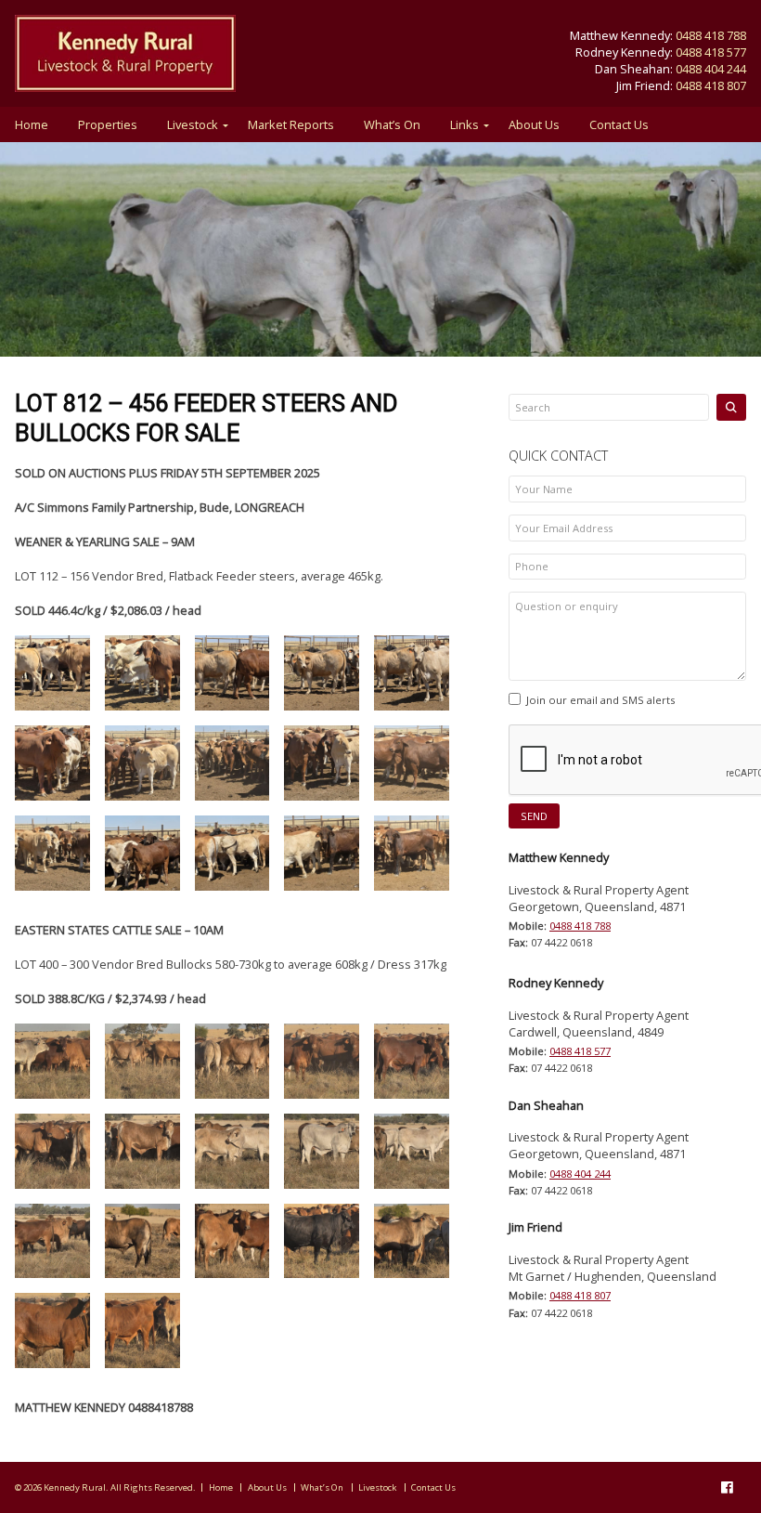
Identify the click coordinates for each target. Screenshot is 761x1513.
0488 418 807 (711, 85)
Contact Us (619, 124)
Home (31, 124)
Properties (107, 124)
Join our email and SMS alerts (600, 700)
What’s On (392, 124)
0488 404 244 (711, 68)
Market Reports (291, 124)
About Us (534, 124)
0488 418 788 (711, 35)
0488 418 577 (711, 52)
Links (464, 124)
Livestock (192, 124)
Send (534, 816)
